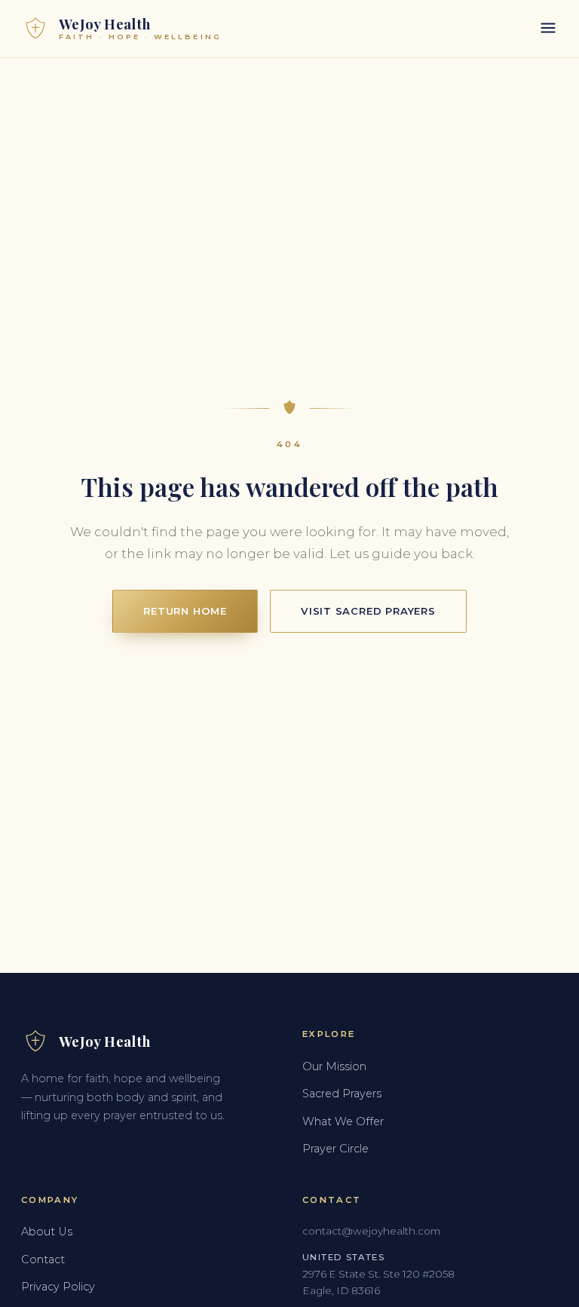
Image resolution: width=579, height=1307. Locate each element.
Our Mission (334, 1066)
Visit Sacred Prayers (368, 611)
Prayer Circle (335, 1148)
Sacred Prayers (341, 1093)
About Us (46, 1231)
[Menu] (548, 29)
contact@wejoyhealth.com (371, 1231)
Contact (43, 1259)
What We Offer (343, 1121)
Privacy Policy (58, 1286)
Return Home (185, 611)
